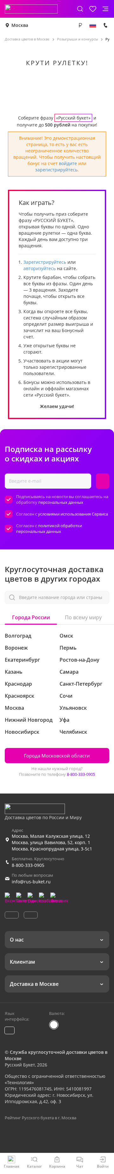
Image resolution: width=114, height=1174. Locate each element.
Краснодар (18, 683)
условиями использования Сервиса (73, 514)
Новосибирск (22, 731)
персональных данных (60, 502)
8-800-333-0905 (81, 774)
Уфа (64, 719)
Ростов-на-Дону (79, 659)
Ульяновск (73, 707)
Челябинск (73, 731)
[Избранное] (93, 9)
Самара (69, 671)
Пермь (68, 647)
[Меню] (105, 9)
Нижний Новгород (29, 719)
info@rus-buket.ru (31, 882)
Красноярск (19, 695)
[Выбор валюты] (80, 25)
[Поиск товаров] (80, 9)
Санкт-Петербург (81, 683)
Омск (66, 635)
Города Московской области (57, 755)
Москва (19, 25)
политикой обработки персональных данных (49, 528)
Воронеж (16, 647)
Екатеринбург (22, 659)
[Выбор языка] (93, 25)
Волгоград (18, 635)
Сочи (66, 695)
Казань (13, 671)
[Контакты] (105, 25)
